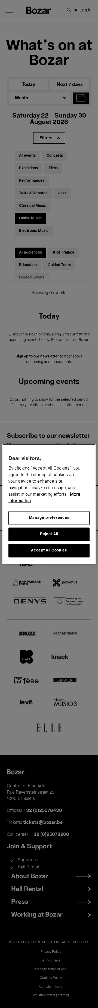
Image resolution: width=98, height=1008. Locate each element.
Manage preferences (49, 518)
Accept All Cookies (49, 550)
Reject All (49, 534)
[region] (49, 504)
